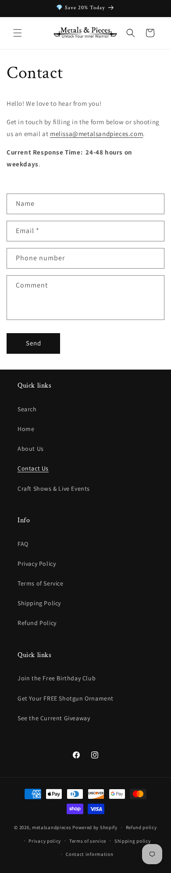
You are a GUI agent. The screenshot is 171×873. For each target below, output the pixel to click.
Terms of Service (41, 583)
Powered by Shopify (95, 827)
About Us (31, 449)
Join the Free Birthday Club (57, 678)
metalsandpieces (51, 827)
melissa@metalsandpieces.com (96, 133)
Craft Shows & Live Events (54, 488)
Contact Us (33, 468)
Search (27, 409)
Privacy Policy (37, 564)
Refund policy (141, 827)
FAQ (23, 544)
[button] (17, 33)
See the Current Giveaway (54, 718)
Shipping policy (132, 841)
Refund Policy (37, 623)
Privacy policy (44, 841)
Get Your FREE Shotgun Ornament (66, 698)
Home (26, 429)
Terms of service (87, 841)
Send (33, 343)
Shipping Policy (39, 603)
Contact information (89, 854)
